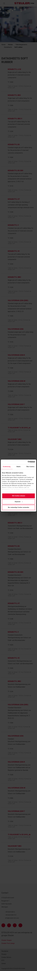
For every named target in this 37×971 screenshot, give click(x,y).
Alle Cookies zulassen (18, 495)
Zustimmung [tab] (6, 466)
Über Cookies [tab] (30, 466)
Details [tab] (19, 466)
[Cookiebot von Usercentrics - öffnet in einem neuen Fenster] (26, 462)
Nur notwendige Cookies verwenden (18, 507)
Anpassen (17, 501)
